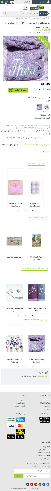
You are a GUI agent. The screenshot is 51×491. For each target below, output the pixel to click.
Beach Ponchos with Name (15, 205)
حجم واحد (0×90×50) (36, 97)
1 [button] (32, 210)
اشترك (18, 476)
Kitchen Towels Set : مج (14, 309)
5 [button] (18, 210)
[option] (25, 58)
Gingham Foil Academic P (35, 205)
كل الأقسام (45, 18)
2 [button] (29, 210)
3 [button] (25, 210)
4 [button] (22, 210)
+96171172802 (44, 452)
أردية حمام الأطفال (21, 18)
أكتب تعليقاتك (43, 376)
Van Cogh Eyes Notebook (36, 258)
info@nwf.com (13, 137)
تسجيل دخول (43, 2)
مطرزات (36, 18)
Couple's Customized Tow (37, 309)
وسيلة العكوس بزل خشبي (14, 257)
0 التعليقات (32, 33)
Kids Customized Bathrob (36, 361)
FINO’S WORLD (42, 30)
